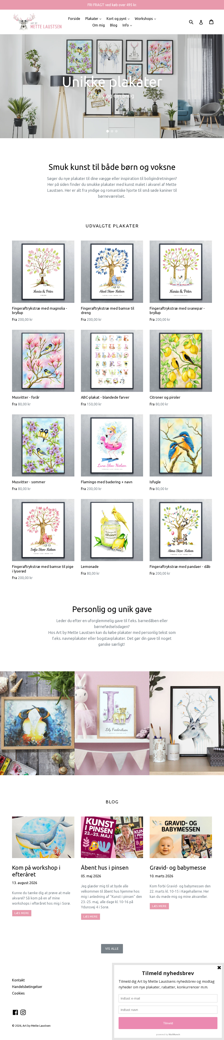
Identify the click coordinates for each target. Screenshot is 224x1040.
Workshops (146, 18)
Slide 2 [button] (112, 131)
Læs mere (21, 913)
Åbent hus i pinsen (105, 867)
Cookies (18, 993)
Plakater (94, 18)
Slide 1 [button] (107, 131)
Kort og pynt (119, 18)
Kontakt (18, 980)
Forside (74, 19)
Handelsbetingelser (27, 987)
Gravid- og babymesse (178, 867)
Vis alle (112, 948)
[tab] (107, 131)
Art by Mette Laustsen (37, 1025)
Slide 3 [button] (116, 131)
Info (128, 25)
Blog (113, 25)
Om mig (98, 25)
